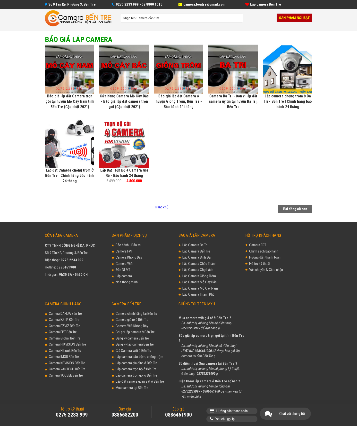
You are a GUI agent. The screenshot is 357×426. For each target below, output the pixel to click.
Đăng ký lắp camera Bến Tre (135, 344)
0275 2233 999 (72, 260)
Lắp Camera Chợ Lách (197, 270)
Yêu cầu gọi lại (225, 419)
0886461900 (66, 267)
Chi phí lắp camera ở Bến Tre (135, 332)
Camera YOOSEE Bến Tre (66, 375)
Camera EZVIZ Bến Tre (64, 326)
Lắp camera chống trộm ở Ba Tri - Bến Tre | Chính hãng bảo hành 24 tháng (288, 101)
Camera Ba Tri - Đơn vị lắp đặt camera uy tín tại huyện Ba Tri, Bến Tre (233, 101)
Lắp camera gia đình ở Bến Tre (136, 363)
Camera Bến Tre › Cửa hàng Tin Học (78, 18)
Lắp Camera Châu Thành (199, 263)
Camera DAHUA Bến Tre (65, 313)
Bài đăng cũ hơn (295, 209)
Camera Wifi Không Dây (132, 326)
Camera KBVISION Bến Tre (67, 363)
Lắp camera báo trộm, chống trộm (139, 357)
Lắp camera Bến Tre (265, 4)
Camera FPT (124, 251)
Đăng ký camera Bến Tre (132, 338)
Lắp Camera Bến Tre (196, 251)
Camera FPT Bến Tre (63, 332)
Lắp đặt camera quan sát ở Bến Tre (140, 381)
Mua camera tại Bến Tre (132, 388)
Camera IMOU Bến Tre (64, 357)
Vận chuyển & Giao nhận (266, 270)
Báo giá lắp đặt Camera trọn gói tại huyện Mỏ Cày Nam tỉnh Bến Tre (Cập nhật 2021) (69, 101)
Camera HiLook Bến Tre (65, 350)
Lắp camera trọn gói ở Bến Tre (136, 375)
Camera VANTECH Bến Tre (67, 369)
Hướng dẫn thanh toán (264, 257)
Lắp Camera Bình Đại (196, 257)
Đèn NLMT (123, 270)
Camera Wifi (124, 263)
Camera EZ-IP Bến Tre (64, 319)
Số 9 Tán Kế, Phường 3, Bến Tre (72, 4)
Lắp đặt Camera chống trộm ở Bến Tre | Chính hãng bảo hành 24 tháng (69, 175)
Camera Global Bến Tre (64, 338)
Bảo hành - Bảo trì (128, 245)
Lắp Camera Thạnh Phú (198, 294)
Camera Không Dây (129, 257)
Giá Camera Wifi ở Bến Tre (134, 350)
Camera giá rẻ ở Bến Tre (132, 319)
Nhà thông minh (127, 282)
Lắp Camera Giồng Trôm (199, 276)
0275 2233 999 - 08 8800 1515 (139, 4)
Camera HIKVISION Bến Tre (67, 344)
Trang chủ (161, 207)
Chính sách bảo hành (263, 251)
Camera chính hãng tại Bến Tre (137, 313)
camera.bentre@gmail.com (204, 4)
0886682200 (124, 414)
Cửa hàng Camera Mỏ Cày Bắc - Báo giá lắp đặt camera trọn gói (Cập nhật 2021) (124, 101)
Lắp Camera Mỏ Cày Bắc (199, 282)
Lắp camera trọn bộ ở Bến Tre (136, 369)
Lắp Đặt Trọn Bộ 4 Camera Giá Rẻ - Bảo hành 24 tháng (124, 173)
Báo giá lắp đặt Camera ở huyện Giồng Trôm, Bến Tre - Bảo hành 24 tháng (179, 101)
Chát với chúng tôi (292, 413)
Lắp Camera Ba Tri (194, 245)
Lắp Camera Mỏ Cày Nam (200, 288)
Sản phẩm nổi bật (294, 18)
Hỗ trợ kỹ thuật (259, 263)
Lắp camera (124, 276)
